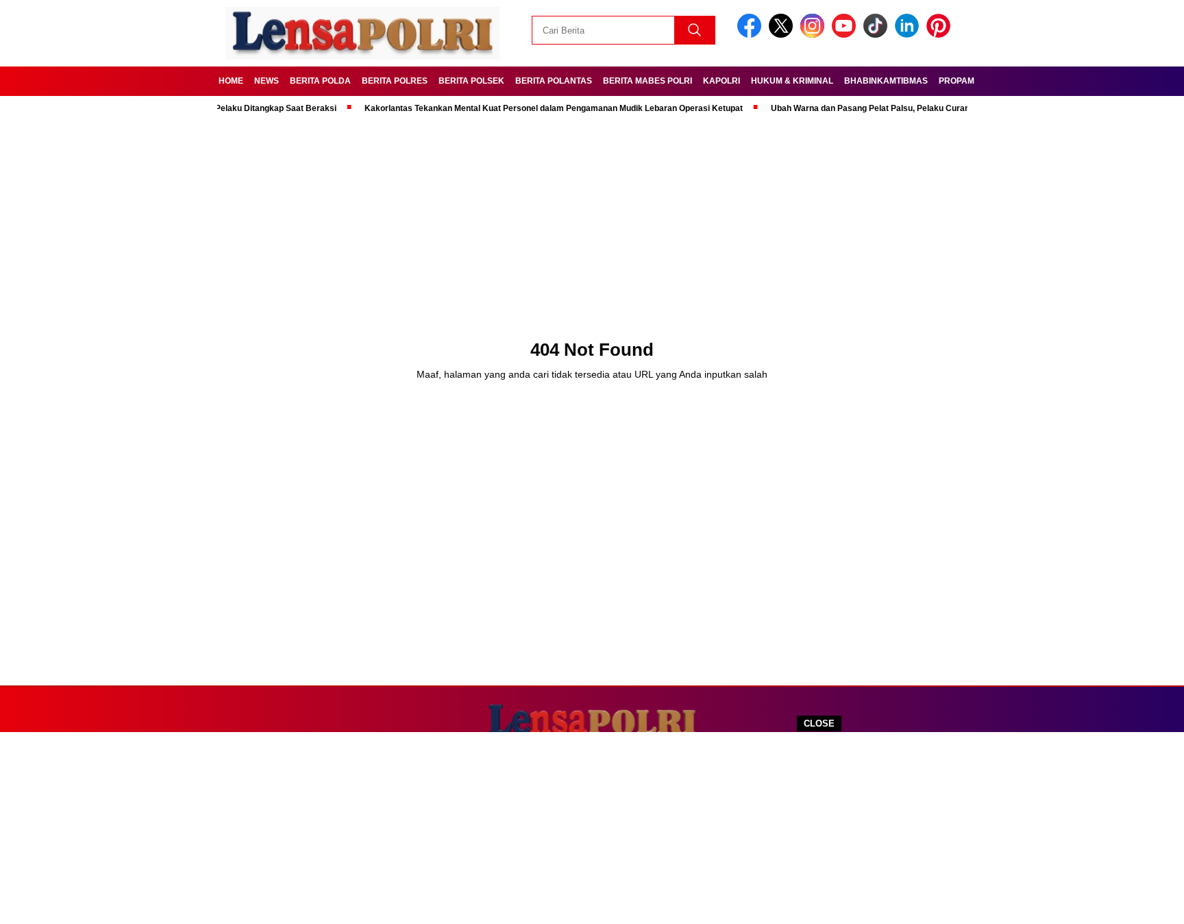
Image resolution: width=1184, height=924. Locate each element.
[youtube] (846, 34)
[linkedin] (909, 34)
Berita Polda (320, 81)
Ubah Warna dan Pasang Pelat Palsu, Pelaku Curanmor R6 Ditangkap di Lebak (907, 108)
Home (231, 81)
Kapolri (721, 81)
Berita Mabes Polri (647, 81)
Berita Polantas (553, 81)
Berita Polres (395, 81)
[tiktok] (877, 34)
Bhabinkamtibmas (886, 81)
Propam (956, 81)
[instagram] (814, 34)
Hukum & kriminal (792, 81)
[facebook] (751, 34)
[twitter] (783, 34)
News (266, 81)
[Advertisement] (592, 828)
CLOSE (819, 723)
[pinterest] (940, 34)
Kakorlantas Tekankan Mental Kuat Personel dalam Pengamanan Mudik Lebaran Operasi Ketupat (538, 108)
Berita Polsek (471, 81)
